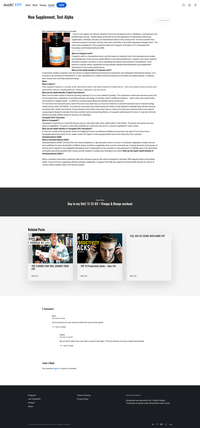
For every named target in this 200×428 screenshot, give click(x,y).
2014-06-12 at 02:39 (66, 337)
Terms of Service (84, 395)
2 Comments (164, 20)
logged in (56, 368)
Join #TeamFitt (34, 399)
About (30, 406)
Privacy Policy (82, 399)
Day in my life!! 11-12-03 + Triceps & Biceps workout (100, 202)
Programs (32, 395)
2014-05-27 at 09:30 (58, 318)
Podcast (31, 403)
